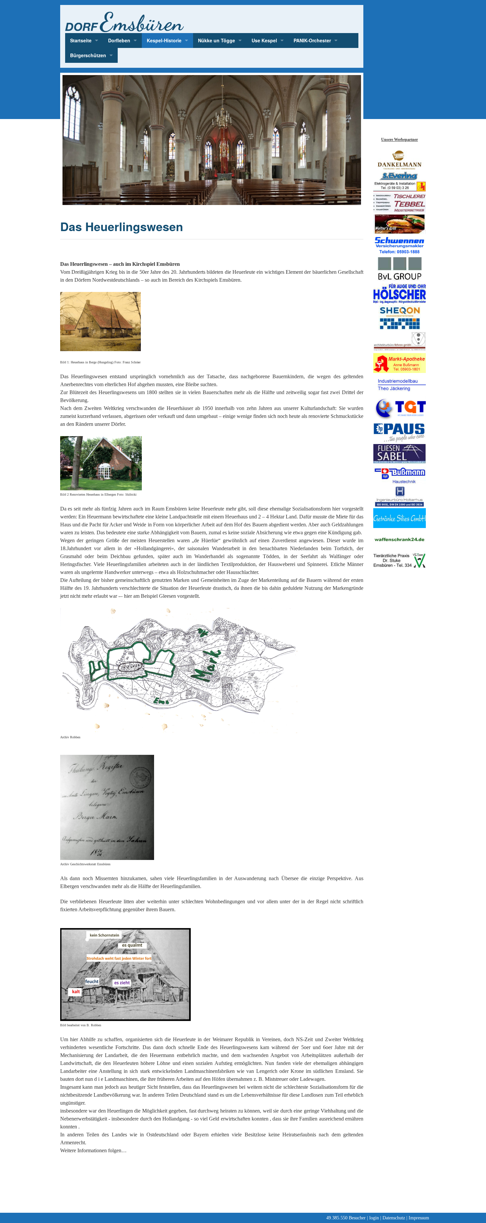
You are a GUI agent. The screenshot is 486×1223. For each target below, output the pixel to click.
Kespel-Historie (164, 40)
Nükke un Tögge (216, 40)
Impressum (419, 1217)
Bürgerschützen (88, 55)
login (374, 1217)
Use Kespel (264, 40)
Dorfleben (119, 40)
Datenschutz (394, 1217)
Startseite (81, 40)
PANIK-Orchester (312, 40)
